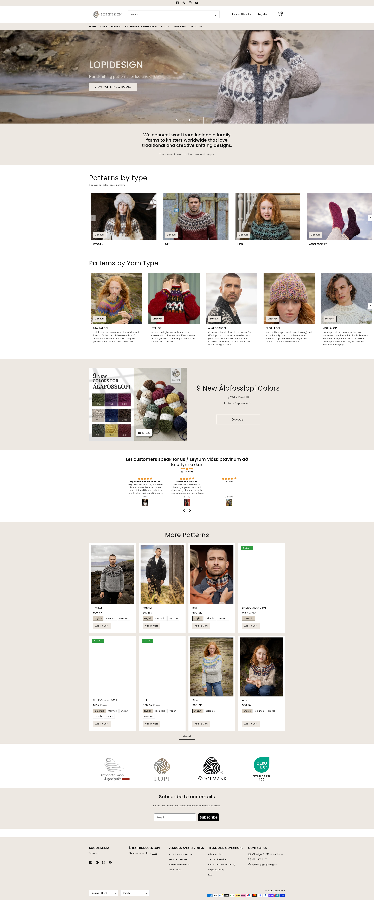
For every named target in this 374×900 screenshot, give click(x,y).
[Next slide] (198, 120)
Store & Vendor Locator (181, 854)
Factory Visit (175, 869)
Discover (99, 234)
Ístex (154, 853)
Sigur (195, 700)
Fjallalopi (100, 328)
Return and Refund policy (221, 864)
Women (98, 244)
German (123, 618)
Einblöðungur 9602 (105, 700)
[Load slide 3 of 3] (189, 120)
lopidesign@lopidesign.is (264, 864)
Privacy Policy (215, 854)
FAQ (210, 874)
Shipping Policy (216, 869)
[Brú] (211, 574)
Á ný (245, 700)
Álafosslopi (217, 328)
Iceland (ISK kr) (99, 893)
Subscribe (209, 817)
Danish (98, 716)
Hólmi (146, 700)
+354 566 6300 (259, 859)
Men (167, 244)
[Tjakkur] (112, 574)
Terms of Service (217, 859)
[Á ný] (261, 666)
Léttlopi (156, 328)
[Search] (214, 14)
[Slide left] (92, 218)
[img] (187, 468)
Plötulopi (273, 328)
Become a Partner (178, 859)
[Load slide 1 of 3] (176, 120)
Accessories (318, 244)
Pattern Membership (179, 864)
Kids (240, 244)
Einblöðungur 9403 (254, 607)
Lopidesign (279, 890)
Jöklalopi (330, 328)
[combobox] (173, 14)
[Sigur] (211, 666)
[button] (280, 14)
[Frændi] (162, 574)
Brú (194, 607)
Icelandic (110, 618)
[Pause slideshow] (206, 120)
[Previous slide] (167, 120)
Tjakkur (97, 607)
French (109, 716)
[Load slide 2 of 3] (183, 120)
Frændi (147, 607)
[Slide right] (371, 218)
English (98, 618)
